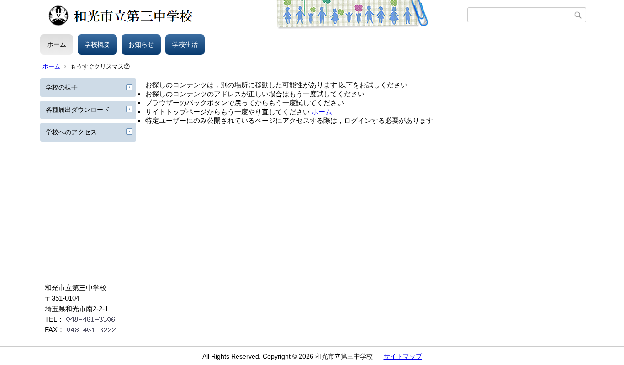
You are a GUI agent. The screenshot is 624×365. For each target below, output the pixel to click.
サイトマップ (403, 356)
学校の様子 (62, 87)
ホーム (56, 44)
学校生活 (185, 44)
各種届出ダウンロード (78, 109)
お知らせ (141, 44)
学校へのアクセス (71, 132)
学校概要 (97, 44)
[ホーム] (253, 15)
